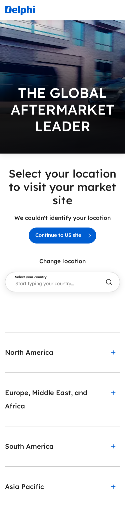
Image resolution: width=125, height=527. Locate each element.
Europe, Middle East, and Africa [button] (46, 399)
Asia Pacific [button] (24, 486)
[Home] (20, 10)
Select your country (31, 277)
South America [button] (29, 446)
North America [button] (29, 352)
